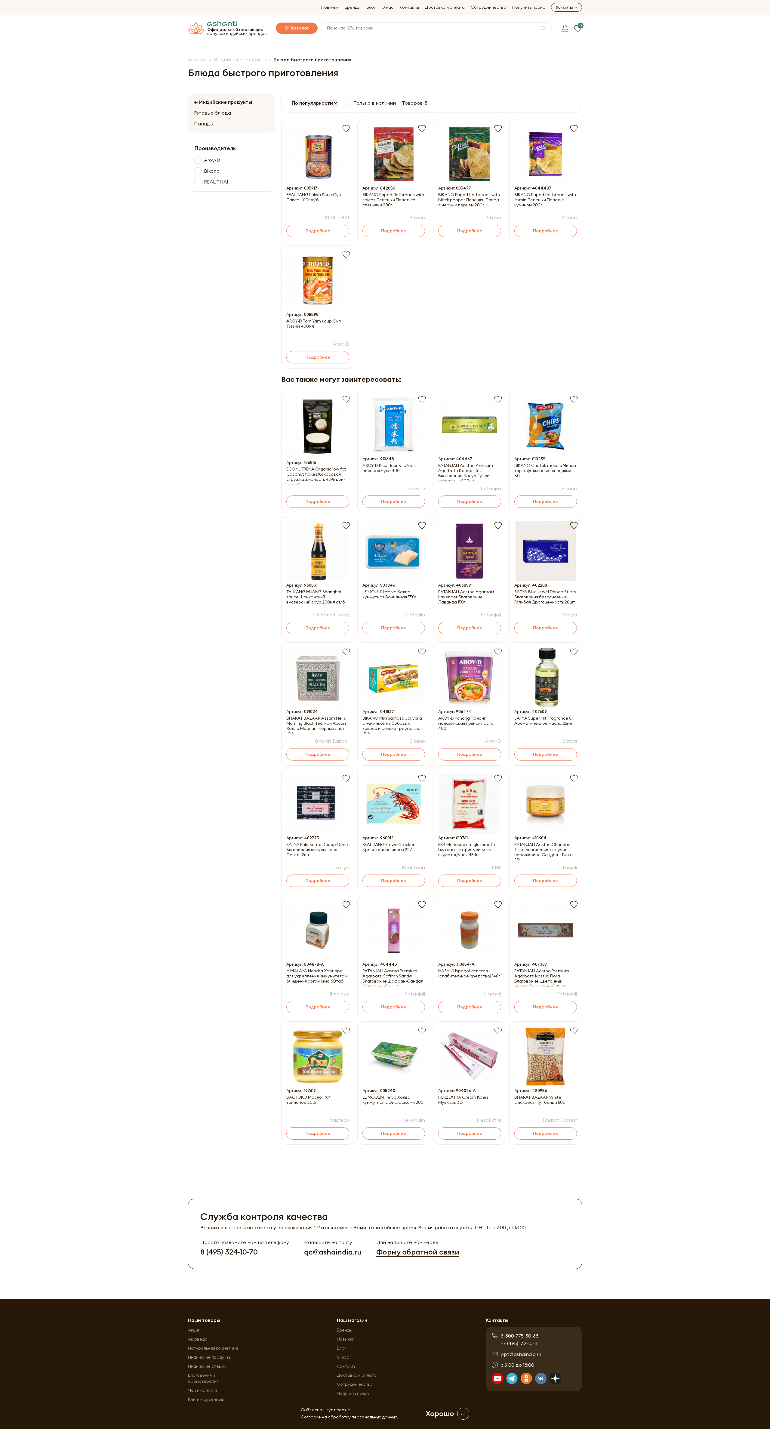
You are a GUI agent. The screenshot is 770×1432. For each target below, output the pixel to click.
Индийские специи (207, 1366)
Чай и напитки (202, 1390)
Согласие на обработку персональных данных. (349, 1417)
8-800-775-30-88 (519, 1336)
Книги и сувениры (206, 1399)
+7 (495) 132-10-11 (519, 1343)
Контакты (409, 7)
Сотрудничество (488, 7)
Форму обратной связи (417, 1252)
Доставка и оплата (445, 7)
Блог (370, 7)
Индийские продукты (209, 1357)
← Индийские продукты (223, 102)
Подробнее (317, 230)
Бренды (352, 7)
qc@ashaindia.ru (332, 1252)
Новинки (330, 7)
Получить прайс (528, 7)
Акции (194, 1330)
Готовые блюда (212, 113)
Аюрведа (198, 1339)
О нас (387, 7)
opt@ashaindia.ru (521, 1354)
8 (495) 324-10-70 (229, 1252)
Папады (204, 124)
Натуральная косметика (213, 1348)
